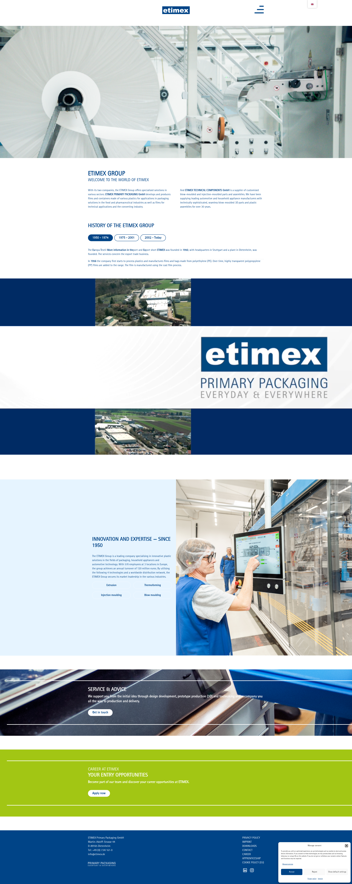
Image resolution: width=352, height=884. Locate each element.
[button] (346, 845)
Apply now (99, 793)
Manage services (287, 864)
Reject (314, 872)
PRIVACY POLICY (251, 838)
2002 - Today (153, 237)
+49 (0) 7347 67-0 (102, 850)
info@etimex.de (96, 854)
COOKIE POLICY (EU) (253, 862)
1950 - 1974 (100, 237)
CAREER (246, 854)
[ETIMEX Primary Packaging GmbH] (176, 10)
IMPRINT (247, 842)
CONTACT (247, 850)
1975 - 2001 (127, 237)
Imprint (320, 879)
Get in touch (100, 712)
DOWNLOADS (249, 846)
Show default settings (337, 872)
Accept (291, 872)
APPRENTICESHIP (251, 858)
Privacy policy (312, 879)
